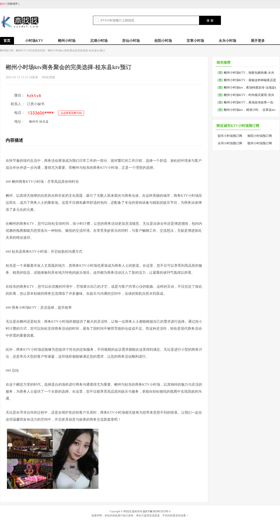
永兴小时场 (227, 40)
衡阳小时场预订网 (259, 136)
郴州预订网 (6, 50)
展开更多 (258, 40)
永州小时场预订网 (230, 143)
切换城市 (12, 3)
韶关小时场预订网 (230, 136)
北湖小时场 (99, 40)
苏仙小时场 (131, 40)
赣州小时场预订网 (259, 143)
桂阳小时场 (163, 40)
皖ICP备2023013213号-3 (156, 511)
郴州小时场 (66, 40)
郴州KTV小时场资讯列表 (30, 50)
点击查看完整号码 (71, 113)
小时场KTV (34, 40)
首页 (7, 40)
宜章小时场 (195, 40)
